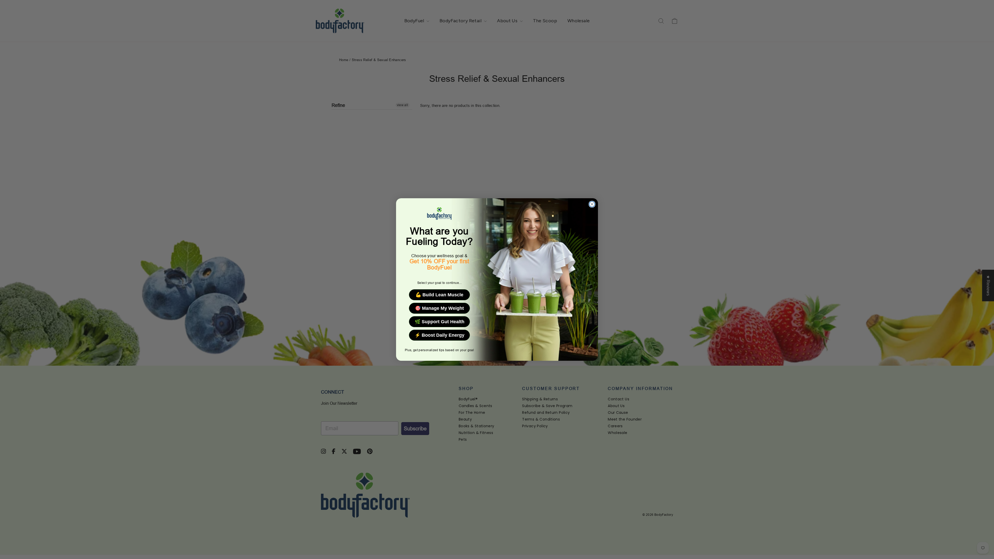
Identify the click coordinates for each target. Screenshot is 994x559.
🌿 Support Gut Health (439, 321)
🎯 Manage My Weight (439, 308)
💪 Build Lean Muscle (439, 294)
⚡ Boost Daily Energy (439, 335)
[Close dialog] (592, 204)
